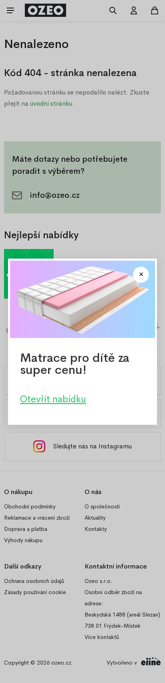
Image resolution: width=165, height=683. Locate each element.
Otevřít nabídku (53, 399)
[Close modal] (141, 275)
